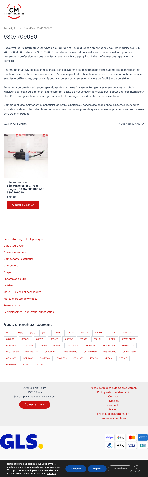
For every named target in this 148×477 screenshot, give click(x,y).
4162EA (84, 332)
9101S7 (111, 339)
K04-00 (94, 358)
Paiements (113, 405)
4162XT (113, 332)
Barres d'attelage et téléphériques (24, 239)
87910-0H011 (12, 345)
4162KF (99, 332)
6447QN (10, 339)
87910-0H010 (128, 339)
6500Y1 (40, 339)
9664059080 (109, 352)
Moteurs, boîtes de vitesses (20, 298)
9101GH (98, 339)
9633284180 (12, 352)
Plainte (113, 409)
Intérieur (9, 285)
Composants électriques (19, 259)
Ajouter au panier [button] (23, 205)
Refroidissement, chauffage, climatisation (29, 312)
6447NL (127, 332)
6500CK (25, 339)
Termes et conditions (113, 418)
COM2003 (45, 358)
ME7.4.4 (108, 358)
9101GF (83, 339)
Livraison (113, 401)
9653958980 (70, 352)
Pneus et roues (13, 305)
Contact (113, 396)
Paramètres (120, 468)
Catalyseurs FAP (14, 245)
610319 (56, 345)
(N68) (20, 332)
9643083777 (31, 352)
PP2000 (26, 364)
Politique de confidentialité (113, 392)
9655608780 (90, 352)
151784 (29, 345)
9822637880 (129, 352)
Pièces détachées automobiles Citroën (113, 388)
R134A (40, 364)
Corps (7, 272)
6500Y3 (54, 339)
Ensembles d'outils (15, 279)
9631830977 (109, 345)
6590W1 (69, 339)
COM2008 (78, 358)
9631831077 (128, 345)
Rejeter (97, 468)
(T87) (44, 332)
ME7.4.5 (123, 358)
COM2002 (28, 358)
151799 (43, 345)
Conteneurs (11, 265)
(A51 (8, 332)
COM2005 (62, 358)
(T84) (32, 332)
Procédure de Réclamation (113, 413)
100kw (57, 332)
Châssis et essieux (15, 252)
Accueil (8, 28)
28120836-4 (73, 345)
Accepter (76, 468)
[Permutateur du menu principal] (140, 11)
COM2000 (11, 358)
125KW (70, 332)
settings (51, 473)
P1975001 (11, 364)
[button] (34, 405)
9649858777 (51, 352)
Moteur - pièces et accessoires (22, 292)
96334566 (91, 345)
